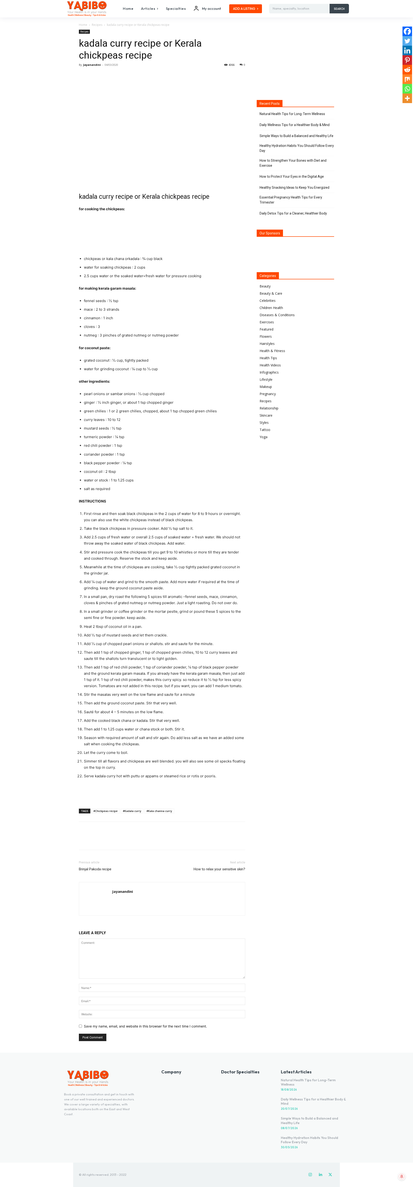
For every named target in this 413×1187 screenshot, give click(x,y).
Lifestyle (266, 379)
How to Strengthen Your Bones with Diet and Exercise (293, 163)
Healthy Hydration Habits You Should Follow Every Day (297, 148)
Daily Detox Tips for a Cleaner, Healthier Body (293, 213)
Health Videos (270, 365)
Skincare (266, 415)
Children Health (271, 307)
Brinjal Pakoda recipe (95, 869)
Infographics (269, 372)
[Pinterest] (105, 75)
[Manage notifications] (402, 1176)
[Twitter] (94, 75)
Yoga (263, 437)
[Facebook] (83, 75)
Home (83, 25)
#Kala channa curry (159, 811)
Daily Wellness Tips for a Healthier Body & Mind (295, 125)
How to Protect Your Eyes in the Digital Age (292, 176)
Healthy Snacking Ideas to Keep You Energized (294, 187)
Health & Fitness (272, 350)
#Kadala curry (132, 811)
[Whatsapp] (407, 89)
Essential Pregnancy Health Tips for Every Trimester (291, 199)
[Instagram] (310, 1175)
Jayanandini (92, 64)
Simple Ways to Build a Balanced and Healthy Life (296, 136)
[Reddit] (407, 69)
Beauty (265, 286)
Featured (266, 329)
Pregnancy (268, 394)
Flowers (266, 336)
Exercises (267, 322)
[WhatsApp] (116, 75)
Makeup (266, 386)
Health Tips (268, 358)
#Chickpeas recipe (105, 811)
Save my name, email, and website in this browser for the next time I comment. (145, 1026)
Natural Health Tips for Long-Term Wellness (292, 114)
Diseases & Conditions (277, 315)
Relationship (269, 408)
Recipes (97, 25)
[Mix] (407, 79)
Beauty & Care (271, 293)
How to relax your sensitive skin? (219, 869)
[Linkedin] (407, 50)
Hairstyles (267, 343)
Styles (264, 422)
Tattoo (265, 429)
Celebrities (268, 300)
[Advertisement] (162, 792)
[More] (128, 75)
